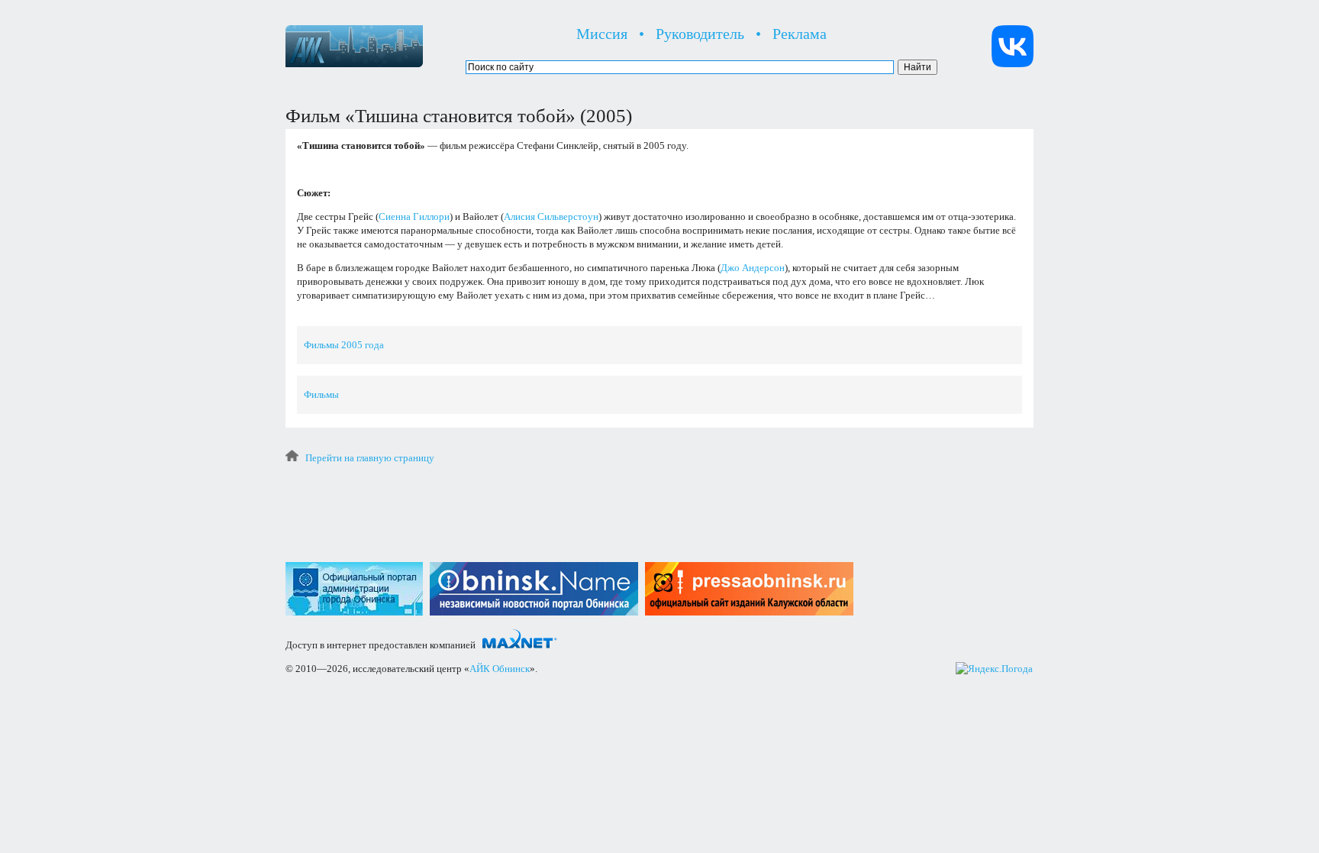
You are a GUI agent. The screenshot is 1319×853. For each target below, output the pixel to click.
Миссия (601, 33)
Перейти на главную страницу (369, 458)
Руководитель (700, 33)
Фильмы (321, 394)
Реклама (799, 33)
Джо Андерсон (753, 267)
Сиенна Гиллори (414, 216)
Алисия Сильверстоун (551, 216)
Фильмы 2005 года (344, 345)
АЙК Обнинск (499, 668)
